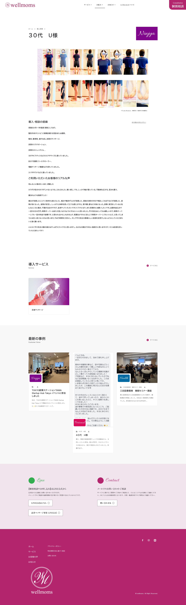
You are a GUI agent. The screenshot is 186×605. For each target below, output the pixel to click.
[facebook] (142, 540)
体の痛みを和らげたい (139, 122)
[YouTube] (148, 540)
